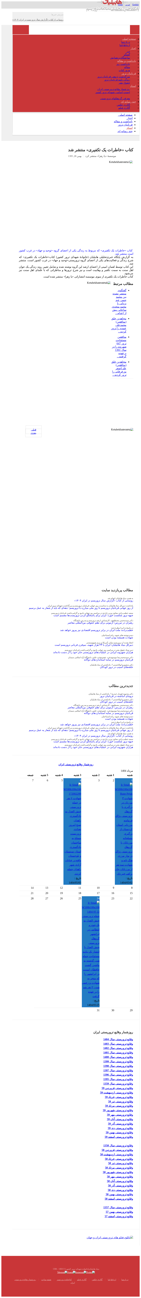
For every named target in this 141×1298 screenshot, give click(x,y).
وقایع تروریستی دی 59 (120, 1128)
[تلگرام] (62, 1272)
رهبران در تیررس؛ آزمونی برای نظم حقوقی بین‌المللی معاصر (100, 622)
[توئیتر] (90, 1272)
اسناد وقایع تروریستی (118, 95)
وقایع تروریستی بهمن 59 (119, 1132)
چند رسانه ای (128, 101)
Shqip (120, 4)
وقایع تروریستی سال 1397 (118, 1070)
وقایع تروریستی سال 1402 (118, 1048)
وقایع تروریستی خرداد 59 (119, 1097)
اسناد (133, 86)
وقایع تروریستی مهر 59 (120, 1114)
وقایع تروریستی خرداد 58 (119, 1158)
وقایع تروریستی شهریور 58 (118, 1172)
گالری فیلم (124, 108)
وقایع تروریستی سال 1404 (118, 1039)
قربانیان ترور (128, 73)
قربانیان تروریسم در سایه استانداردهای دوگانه (108, 659)
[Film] (110, 1237)
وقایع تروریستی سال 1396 (118, 1074)
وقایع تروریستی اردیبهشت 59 (116, 1092)
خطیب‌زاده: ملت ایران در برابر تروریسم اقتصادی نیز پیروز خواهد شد (96, 630)
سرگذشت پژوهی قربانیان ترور (113, 76)
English (135, 4)
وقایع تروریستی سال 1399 (118, 1061)
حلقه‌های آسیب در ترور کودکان (116, 667)
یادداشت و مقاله (126, 60)
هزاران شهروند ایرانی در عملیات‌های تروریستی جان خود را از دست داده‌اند (93, 652)
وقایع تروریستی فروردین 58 (117, 1150)
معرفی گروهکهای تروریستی (115, 98)
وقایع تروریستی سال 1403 (118, 1043)
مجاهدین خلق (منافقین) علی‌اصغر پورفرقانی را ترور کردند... (118, 368)
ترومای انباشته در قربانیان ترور (116, 696)
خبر (128, 51)
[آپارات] (71, 1272)
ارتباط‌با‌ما (125, 45)
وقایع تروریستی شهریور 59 (118, 1110)
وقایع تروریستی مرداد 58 (119, 1167)
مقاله (127, 67)
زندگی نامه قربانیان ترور (117, 79)
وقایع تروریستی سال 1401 (118, 1052)
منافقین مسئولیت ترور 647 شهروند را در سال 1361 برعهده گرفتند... (119, 346)
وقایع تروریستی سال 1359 (118, 1083)
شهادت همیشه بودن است (119, 637)
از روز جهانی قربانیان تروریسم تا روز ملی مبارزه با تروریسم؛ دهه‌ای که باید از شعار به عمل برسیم (81, 608)
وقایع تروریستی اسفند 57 (119, 1216)
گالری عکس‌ (97, 1279)
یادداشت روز (123, 64)
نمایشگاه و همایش (120, 57)
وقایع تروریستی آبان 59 (120, 1119)
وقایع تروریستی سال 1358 (118, 1145)
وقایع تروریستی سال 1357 (118, 1207)
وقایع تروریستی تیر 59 (120, 1101)
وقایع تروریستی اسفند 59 (119, 1136)
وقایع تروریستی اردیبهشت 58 (116, 1154)
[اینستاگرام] (81, 1272)
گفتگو (127, 54)
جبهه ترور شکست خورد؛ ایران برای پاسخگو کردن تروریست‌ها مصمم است (93, 615)
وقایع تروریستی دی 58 (120, 1190)
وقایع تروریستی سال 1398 (118, 1065)
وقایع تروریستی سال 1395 (118, 1079)
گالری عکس (123, 104)
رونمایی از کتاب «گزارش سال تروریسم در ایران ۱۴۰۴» (103, 600)
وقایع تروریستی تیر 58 (120, 1163)
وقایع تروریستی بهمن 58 (119, 1194)
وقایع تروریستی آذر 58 (120, 1185)
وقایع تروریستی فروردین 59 (117, 1088)
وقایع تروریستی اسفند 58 (119, 1198)
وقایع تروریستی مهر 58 (120, 1176)
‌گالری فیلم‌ (81, 1279)
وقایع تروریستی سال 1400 (118, 1057)
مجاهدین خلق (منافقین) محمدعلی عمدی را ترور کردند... (118, 325)
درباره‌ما (125, 42)
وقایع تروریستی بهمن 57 (119, 1211)
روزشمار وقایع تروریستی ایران (113, 89)
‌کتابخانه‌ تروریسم (64, 1279)
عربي (127, 4)
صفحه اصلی (129, 38)
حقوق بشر (124, 82)
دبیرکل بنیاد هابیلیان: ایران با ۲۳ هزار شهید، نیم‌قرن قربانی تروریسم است (94, 645)
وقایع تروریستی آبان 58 (120, 1181)
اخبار (133, 48)
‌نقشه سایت (46, 1279)
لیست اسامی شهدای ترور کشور (112, 92)
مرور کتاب (124, 70)
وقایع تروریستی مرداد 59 (119, 1105)
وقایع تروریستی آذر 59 (120, 1123)
